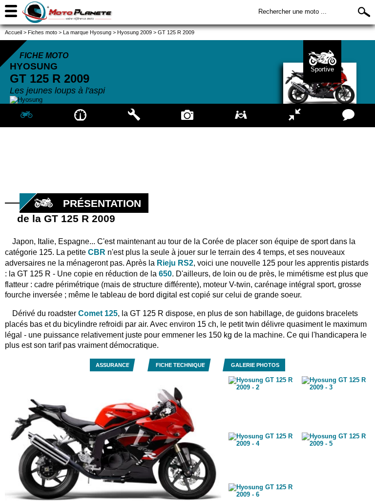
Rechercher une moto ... (292, 11)
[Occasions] (241, 115)
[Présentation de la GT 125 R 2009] (27, 115)
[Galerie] (187, 115)
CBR (96, 252)
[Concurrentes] (295, 115)
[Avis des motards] (348, 115)
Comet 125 (98, 313)
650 (165, 274)
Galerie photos (255, 365)
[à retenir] (80, 115)
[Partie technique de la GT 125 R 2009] (134, 115)
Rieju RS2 (175, 263)
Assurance (112, 365)
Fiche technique (180, 365)
